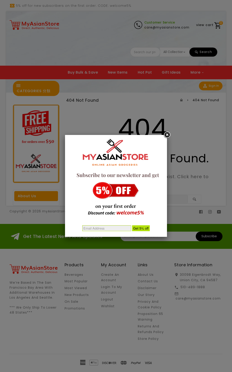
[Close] (167, 135)
